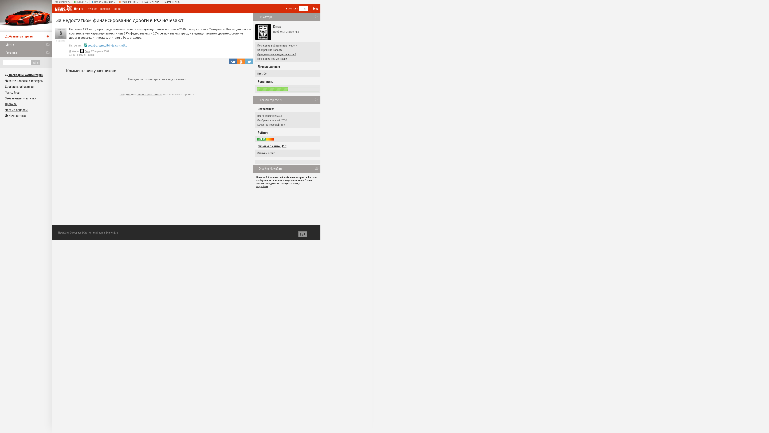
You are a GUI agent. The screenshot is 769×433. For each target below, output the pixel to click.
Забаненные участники (20, 98)
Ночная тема (17, 116)
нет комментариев (83, 54)
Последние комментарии (272, 58)
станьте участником (149, 94)
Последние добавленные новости (277, 45)
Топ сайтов (12, 92)
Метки (9, 45)
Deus (87, 51)
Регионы (11, 53)
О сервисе (76, 232)
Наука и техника (103, 2)
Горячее (105, 9)
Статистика (292, 31)
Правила (11, 104)
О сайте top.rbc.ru (270, 100)
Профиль (278, 31)
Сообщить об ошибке (19, 87)
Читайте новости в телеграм (24, 81)
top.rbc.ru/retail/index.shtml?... (107, 45)
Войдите (125, 94)
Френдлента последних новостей (276, 54)
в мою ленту (292, 8)
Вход (315, 8)
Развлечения (129, 2)
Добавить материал (19, 36)
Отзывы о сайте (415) (272, 146)
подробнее (262, 186)
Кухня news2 (151, 2)
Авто (78, 8)
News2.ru (63, 232)
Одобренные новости (269, 50)
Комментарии (172, 2)
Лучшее (92, 9)
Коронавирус (62, 2)
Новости (81, 2)
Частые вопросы (16, 110)
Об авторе (266, 17)
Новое (117, 9)
